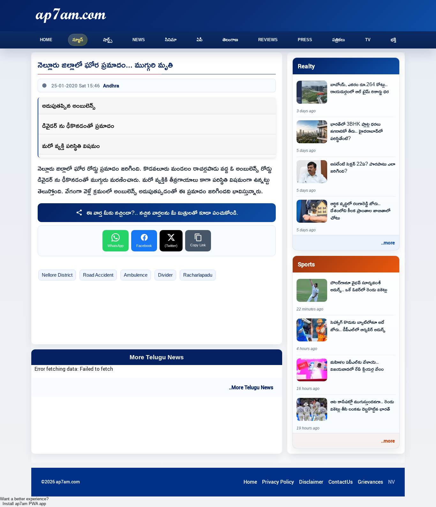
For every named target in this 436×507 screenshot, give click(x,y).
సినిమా (171, 39)
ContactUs (340, 481)
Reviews (268, 39)
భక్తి (393, 39)
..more (388, 242)
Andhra (111, 85)
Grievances (370, 481)
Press (305, 39)
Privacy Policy (278, 481)
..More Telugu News (251, 387)
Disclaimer (311, 481)
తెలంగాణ (230, 39)
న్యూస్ (77, 39)
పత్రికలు (338, 39)
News (138, 39)
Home (46, 39)
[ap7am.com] (71, 15)
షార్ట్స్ (107, 39)
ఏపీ (199, 39)
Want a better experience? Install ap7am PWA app (24, 501)
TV (368, 39)
